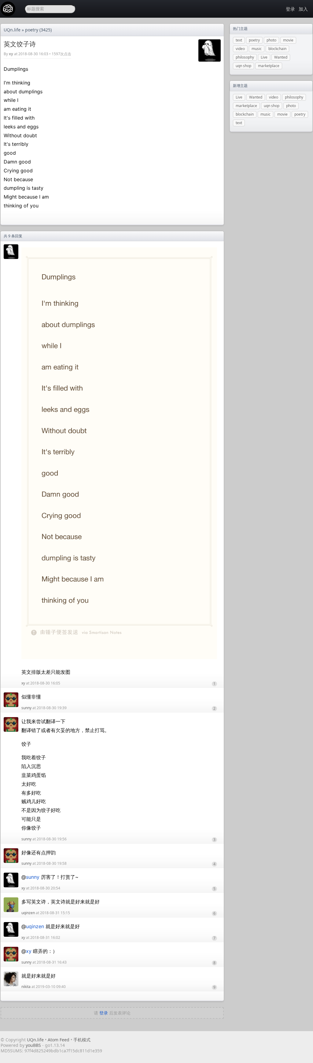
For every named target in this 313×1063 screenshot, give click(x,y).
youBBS (34, 1045)
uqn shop (243, 65)
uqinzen (28, 912)
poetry (31, 30)
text (239, 40)
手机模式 (81, 1040)
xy (11, 53)
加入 (303, 9)
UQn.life (12, 30)
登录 (290, 9)
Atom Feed (58, 1040)
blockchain (277, 48)
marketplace (268, 65)
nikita (26, 986)
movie (288, 40)
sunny (26, 707)
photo (271, 40)
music (257, 48)
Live (264, 57)
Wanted (280, 57)
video (240, 48)
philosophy (245, 57)
